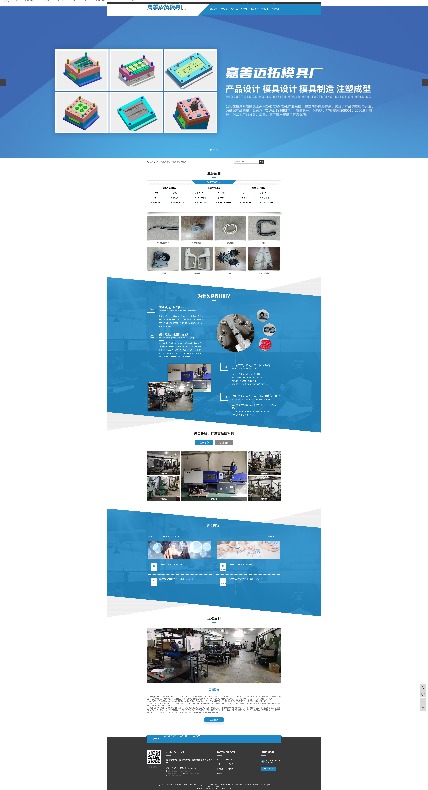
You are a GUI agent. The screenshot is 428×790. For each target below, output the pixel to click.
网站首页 (213, 9)
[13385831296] (423, 687)
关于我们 (229, 759)
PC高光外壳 (202, 203)
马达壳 (155, 193)
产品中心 (234, 9)
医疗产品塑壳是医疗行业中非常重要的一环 (176, 579)
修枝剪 (175, 198)
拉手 (264, 243)
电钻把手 (197, 273)
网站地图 (258, 4)
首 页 (219, 759)
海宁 (226, 789)
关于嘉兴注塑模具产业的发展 (171, 565)
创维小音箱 (222, 193)
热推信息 (245, 4)
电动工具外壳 (178, 203)
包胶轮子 (245, 198)
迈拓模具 (217, 787)
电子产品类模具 (214, 188)
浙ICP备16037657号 (221, 785)
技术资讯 (178, 536)
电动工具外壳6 (264, 273)
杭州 (217, 789)
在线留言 (264, 9)
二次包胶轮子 (267, 203)
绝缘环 (175, 193)
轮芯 (243, 193)
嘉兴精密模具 (161, 162)
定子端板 (156, 203)
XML (267, 4)
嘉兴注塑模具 (171, 162)
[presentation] (3, 82)
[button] (211, 150)
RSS (263, 4)
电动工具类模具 (169, 188)
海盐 (211, 789)
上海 (214, 789)
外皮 (264, 193)
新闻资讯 (254, 9)
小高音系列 (222, 198)
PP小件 (200, 193)
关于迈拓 (223, 9)
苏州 (220, 789)
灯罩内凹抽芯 (196, 243)
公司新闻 (150, 536)
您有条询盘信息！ (275, 4)
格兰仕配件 (201, 198)
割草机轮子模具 (258, 188)
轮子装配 (265, 198)
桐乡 (223, 789)
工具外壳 (163, 273)
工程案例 (230, 769)
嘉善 (229, 789)
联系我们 (275, 9)
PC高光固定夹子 (224, 203)
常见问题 (230, 764)
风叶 (230, 273)
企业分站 (251, 4)
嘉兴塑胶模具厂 (182, 162)
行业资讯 (164, 536)
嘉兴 (205, 789)
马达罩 (155, 198)
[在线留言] (423, 701)
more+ (271, 536)
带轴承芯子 (246, 203)
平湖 (208, 789)
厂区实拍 (244, 9)
